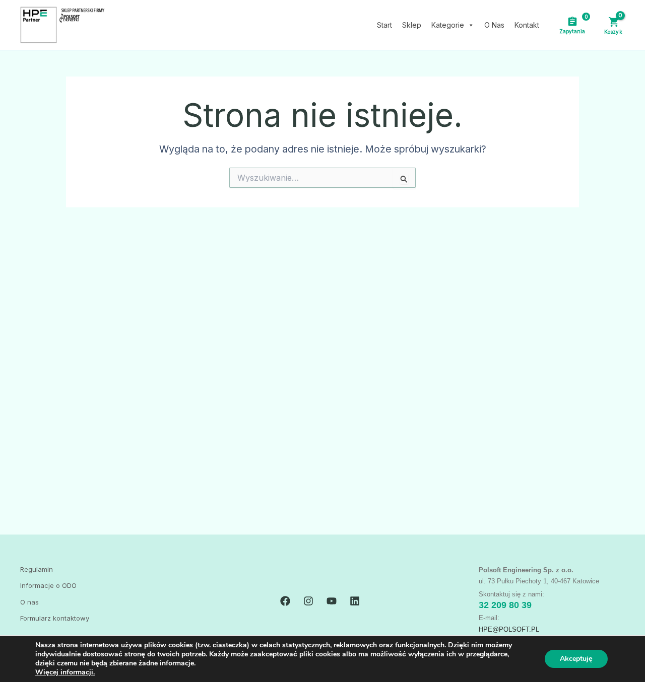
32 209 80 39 (505, 605)
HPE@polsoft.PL (509, 629)
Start (384, 25)
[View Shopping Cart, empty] (613, 24)
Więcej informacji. (65, 672)
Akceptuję (576, 658)
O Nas (494, 25)
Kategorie (447, 25)
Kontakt (526, 25)
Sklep (411, 25)
